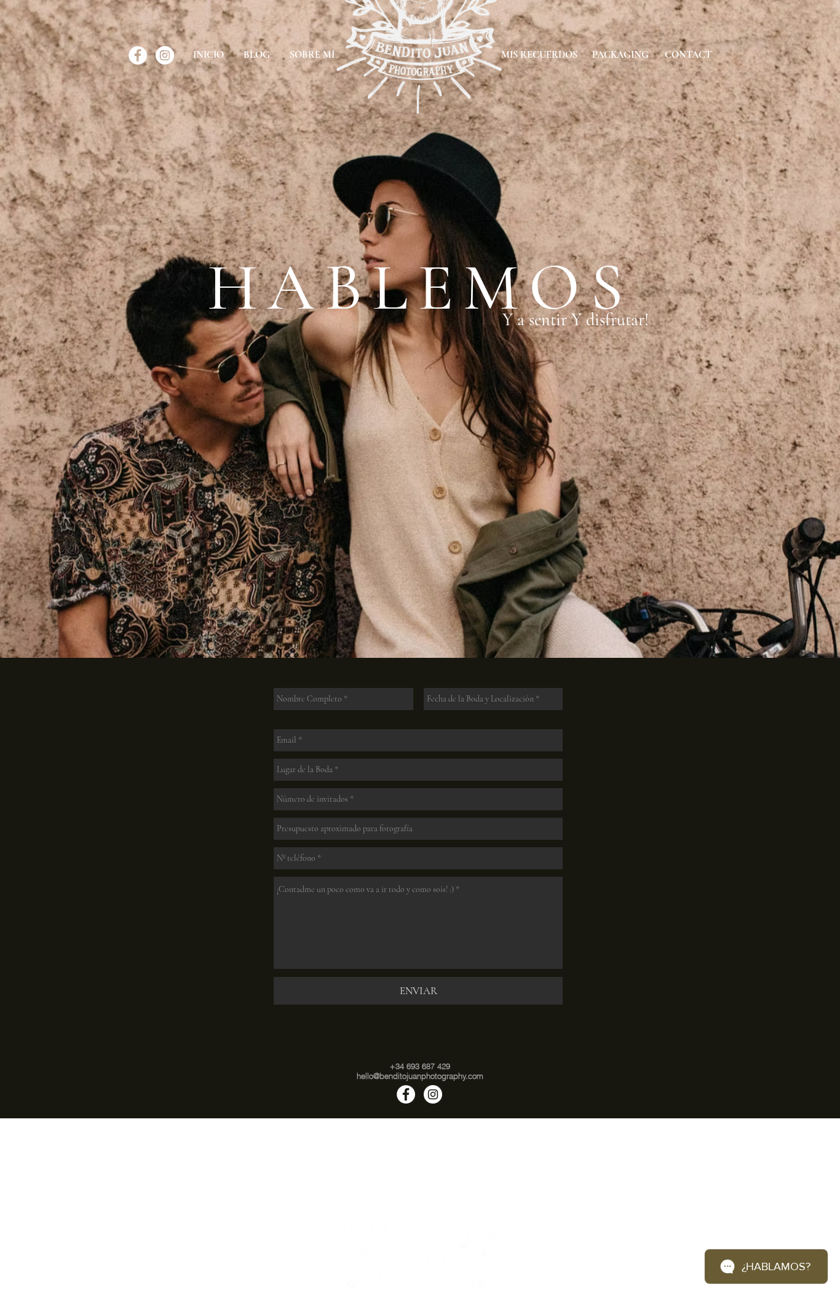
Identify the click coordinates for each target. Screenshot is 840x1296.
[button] (254, 1163)
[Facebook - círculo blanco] (138, 55)
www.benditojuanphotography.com (420, 1208)
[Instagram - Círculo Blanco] (165, 55)
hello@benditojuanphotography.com (420, 1198)
